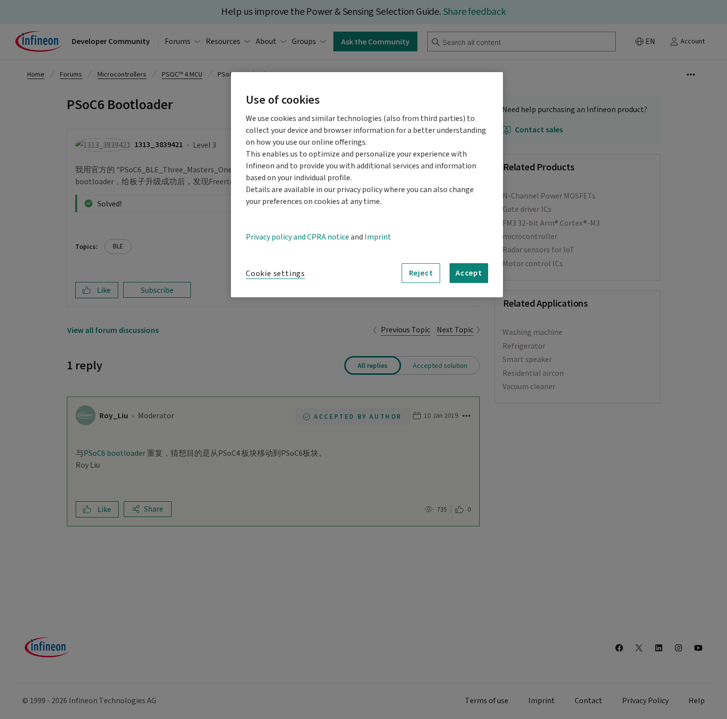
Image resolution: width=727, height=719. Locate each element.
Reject (421, 273)
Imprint (377, 237)
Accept (468, 273)
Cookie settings (275, 273)
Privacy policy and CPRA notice (297, 237)
